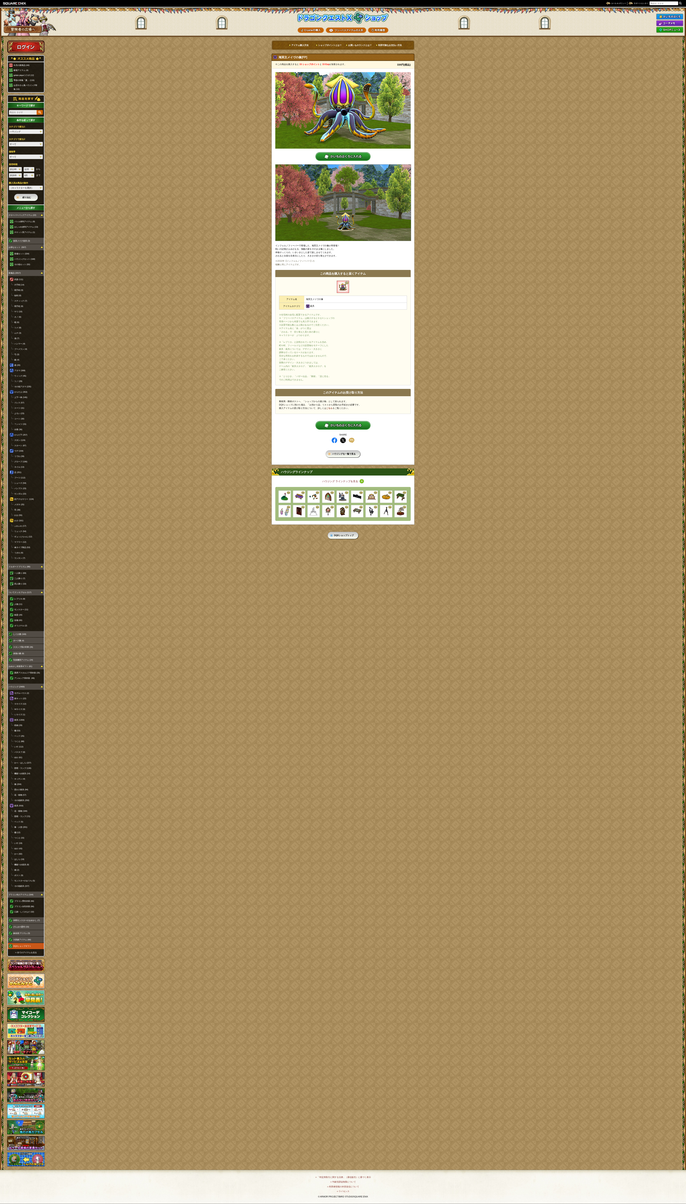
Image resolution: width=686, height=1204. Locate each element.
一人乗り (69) (20, 573)
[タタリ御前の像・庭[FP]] (343, 497)
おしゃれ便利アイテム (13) (26, 227)
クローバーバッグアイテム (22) (22, 215)
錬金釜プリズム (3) (21, 933)
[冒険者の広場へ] (23, 29)
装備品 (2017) (15, 273)
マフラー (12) (20, 542)
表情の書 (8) (18, 653)
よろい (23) (19, 413)
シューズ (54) (20, 483)
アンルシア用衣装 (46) (24, 678)
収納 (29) (18, 725)
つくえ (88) (19, 741)
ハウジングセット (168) (24, 259)
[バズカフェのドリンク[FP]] (285, 511)
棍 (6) (16, 322)
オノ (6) (17, 317)
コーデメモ (669, 23)
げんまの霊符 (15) (21, 927)
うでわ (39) (19, 456)
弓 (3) (16, 354)
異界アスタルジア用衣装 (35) (27, 673)
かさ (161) (18, 520)
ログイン (26, 46)
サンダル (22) (20, 494)
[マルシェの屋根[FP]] (401, 497)
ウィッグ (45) (20, 376)
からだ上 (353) (20, 392)
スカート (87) (20, 445)
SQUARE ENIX (14, 3)
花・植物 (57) (20, 795)
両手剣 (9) (18, 290)
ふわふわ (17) (20, 526)
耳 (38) (17, 510)
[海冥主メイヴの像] (343, 287)
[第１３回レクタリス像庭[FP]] (401, 511)
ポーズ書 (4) (18, 641)
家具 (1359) (19, 720)
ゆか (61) (18, 757)
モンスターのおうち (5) (24, 881)
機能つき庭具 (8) (21, 865)
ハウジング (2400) (17, 687)
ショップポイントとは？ (330, 45)
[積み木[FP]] (314, 497)
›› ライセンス (343, 1191)
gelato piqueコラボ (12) (24, 75)
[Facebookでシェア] (334, 440)
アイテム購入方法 (300, 45)
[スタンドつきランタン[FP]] (386, 511)
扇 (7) (16, 338)
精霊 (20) (18, 615)
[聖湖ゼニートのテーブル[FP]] (357, 511)
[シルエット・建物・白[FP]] (314, 511)
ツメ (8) (17, 328)
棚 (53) (17, 731)
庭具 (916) (18, 806)
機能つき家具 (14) (22, 773)
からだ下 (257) (20, 435)
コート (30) (19, 419)
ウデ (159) (18, 451)
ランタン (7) (19, 558)
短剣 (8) (17, 295)
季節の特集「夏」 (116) (24, 80)
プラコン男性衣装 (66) (24, 901)
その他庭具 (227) (21, 886)
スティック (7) (20, 301)
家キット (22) (20, 698)
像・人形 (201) (20, 827)
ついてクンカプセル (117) (20, 592)
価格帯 (12, 151)
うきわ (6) (18, 553)
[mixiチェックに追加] (351, 440)
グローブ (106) (20, 462)
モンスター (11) (21, 609)
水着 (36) (18, 429)
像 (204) (17, 784)
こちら (329, 408)
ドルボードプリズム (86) (19, 567)
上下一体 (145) (20, 397)
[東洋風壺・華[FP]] (343, 511)
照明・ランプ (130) (22, 768)
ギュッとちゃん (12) (23, 537)
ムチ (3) (17, 333)
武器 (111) (18, 279)
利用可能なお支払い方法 (390, 45)
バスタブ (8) (19, 752)
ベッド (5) (18, 822)
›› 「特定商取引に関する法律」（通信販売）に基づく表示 (343, 1177)
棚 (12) (17, 832)
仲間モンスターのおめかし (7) (26, 920)
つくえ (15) (19, 838)
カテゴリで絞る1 (17, 126)
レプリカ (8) (19, 599)
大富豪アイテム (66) (22, 940)
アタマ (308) (19, 370)
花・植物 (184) (20, 811)
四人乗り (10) (20, 584)
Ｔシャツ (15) (20, 424)
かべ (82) (18, 854)
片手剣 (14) (19, 285)
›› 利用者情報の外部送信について (343, 1186)
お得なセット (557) (17, 247)
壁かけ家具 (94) (21, 789)
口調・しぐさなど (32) (24, 912)
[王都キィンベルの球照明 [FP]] (328, 511)
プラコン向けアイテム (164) (21, 895)
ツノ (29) (18, 381)
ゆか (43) (18, 848)
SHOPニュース (669, 30)
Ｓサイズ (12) (20, 704)
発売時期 (13, 164)
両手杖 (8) (18, 306)
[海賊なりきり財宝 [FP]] (386, 497)
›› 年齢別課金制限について (343, 1182)
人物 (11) (18, 604)
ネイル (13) (19, 467)
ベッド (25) (19, 736)
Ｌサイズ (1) (19, 714)
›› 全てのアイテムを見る (26, 952)
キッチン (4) (19, 779)
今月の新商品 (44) (21, 65)
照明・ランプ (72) (22, 816)
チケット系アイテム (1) (24, 232)
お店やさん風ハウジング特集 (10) (25, 87)
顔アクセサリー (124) (24, 499)
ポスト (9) (18, 875)
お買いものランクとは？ (360, 45)
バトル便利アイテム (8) (24, 221)
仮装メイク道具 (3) (21, 241)
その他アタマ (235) (22, 386)
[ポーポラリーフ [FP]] (285, 497)
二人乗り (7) (19, 578)
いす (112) (18, 747)
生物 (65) (18, 620)
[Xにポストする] (343, 440)
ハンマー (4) (19, 344)
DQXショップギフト (22, 946)
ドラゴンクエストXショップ (343, 17)
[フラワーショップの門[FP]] (357, 497)
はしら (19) (19, 859)
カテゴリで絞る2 (17, 139)
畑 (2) (16, 870)
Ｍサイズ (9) (19, 709)
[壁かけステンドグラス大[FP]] (328, 497)
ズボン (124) (19, 440)
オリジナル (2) (20, 626)
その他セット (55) (22, 264)
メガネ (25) (19, 504)
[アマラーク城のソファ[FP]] (299, 497)
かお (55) (18, 515)
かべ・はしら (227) (22, 763)
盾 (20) (17, 365)
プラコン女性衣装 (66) (24, 906)
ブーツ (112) (19, 478)
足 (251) (17, 472)
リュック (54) (20, 531)
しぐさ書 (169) (19, 634)
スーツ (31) (19, 408)
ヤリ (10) (18, 311)
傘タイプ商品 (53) (22, 547)
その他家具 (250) (21, 800)
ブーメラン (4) (20, 349)
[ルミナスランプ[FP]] (372, 511)
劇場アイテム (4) (21, 70)
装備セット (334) (21, 254)
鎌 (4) (16, 360)
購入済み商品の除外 (18, 183)
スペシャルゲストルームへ (26, 965)
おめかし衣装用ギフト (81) (20, 666)
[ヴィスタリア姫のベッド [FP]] (372, 497)
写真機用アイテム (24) (23, 660)
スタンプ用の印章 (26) (23, 647)
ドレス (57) (19, 403)
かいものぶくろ (669, 16)
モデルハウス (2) (21, 693)
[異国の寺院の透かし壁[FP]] (299, 511)
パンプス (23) (20, 488)
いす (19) (18, 843)
